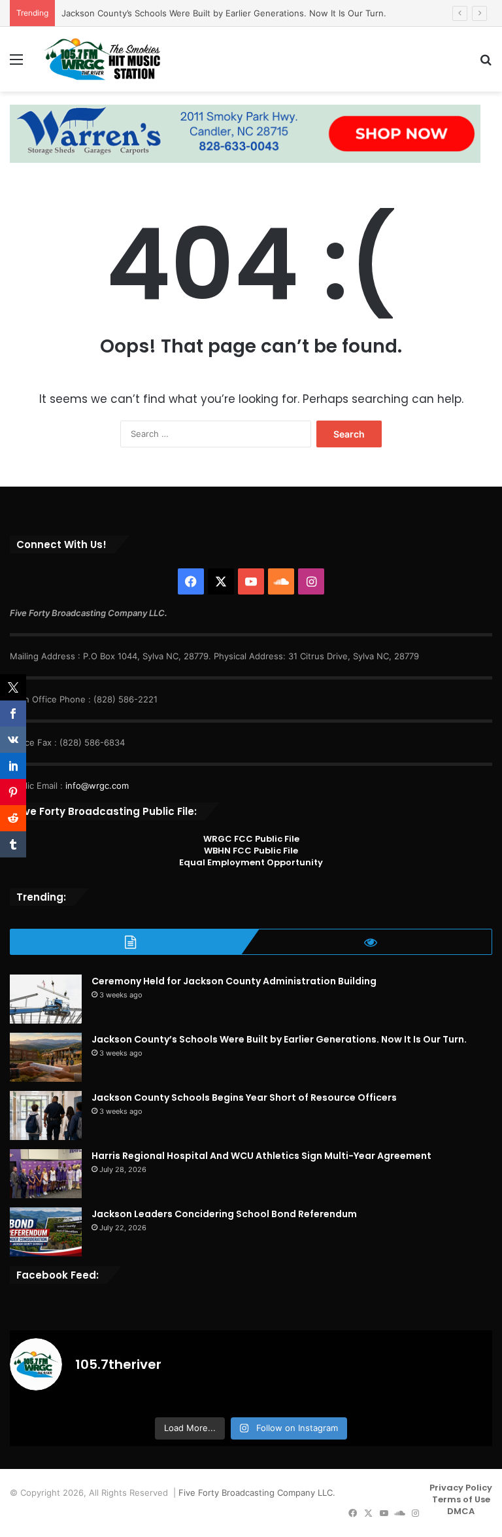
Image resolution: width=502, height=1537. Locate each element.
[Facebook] (191, 581)
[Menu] (16, 63)
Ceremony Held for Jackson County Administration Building (234, 981)
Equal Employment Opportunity (251, 862)
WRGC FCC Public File (251, 839)
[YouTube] (251, 581)
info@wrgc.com (97, 785)
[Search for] (485, 63)
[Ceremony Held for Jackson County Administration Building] (46, 999)
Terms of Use (461, 1499)
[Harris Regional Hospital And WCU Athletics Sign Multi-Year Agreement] (46, 1173)
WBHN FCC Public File (251, 850)
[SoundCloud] (281, 581)
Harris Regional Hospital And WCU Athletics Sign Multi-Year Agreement (261, 1155)
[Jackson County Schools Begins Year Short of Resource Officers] (46, 1115)
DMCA (461, 1511)
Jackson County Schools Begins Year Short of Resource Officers (244, 1097)
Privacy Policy (460, 1487)
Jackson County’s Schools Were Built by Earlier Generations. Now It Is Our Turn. (223, 13)
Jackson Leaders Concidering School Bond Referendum (224, 1213)
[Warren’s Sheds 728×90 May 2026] (245, 133)
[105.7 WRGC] (102, 59)
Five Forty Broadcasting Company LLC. (256, 1492)
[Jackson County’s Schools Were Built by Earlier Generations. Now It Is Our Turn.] (46, 1057)
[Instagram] (311, 581)
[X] (221, 581)
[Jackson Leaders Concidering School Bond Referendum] (46, 1231)
